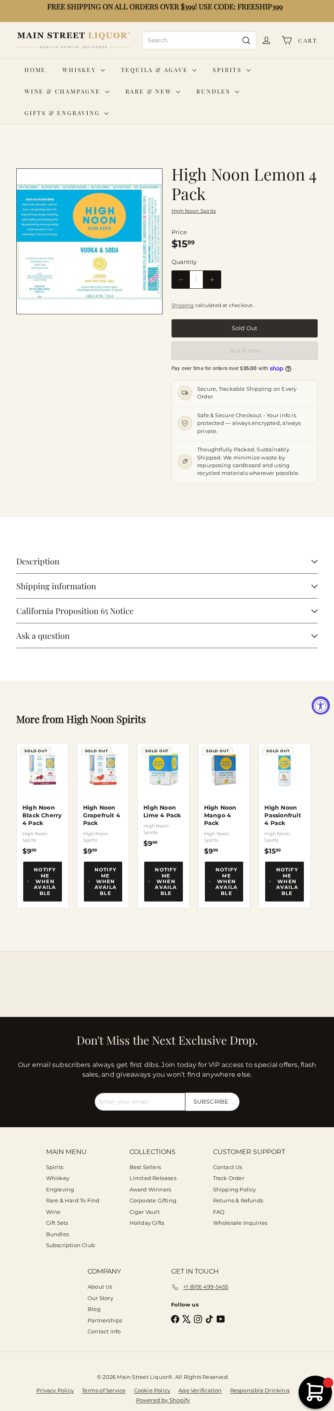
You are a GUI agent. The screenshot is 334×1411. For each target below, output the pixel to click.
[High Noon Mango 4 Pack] (224, 799)
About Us (100, 1286)
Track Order (228, 1178)
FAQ (219, 1211)
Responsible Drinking (260, 1390)
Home (35, 70)
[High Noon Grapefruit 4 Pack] (103, 799)
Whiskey (80, 70)
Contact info (104, 1331)
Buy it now (244, 350)
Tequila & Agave (156, 70)
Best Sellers (145, 1167)
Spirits (228, 70)
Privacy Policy (55, 1390)
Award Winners (150, 1189)
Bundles (214, 91)
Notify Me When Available (45, 881)
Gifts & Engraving (63, 113)
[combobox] (199, 40)
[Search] (246, 40)
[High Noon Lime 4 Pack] (163, 795)
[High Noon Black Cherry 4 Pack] (42, 799)
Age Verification (200, 1390)
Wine (53, 1211)
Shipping (182, 305)
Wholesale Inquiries (240, 1222)
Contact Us (227, 1167)
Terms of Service (103, 1390)
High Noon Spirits (106, 718)
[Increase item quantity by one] (212, 279)
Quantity (184, 262)
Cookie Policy (152, 1390)
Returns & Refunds (238, 1200)
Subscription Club (70, 1245)
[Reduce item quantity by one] (180, 279)
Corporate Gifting (153, 1200)
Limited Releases (153, 1178)
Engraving (60, 1189)
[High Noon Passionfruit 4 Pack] (284, 799)
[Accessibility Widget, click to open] (321, 706)
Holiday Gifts (147, 1222)
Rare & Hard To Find (73, 1200)
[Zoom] (89, 241)
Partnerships (105, 1320)
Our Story (100, 1298)
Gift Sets (57, 1222)
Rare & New (149, 91)
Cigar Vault (145, 1211)
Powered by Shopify (163, 1400)
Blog (94, 1309)
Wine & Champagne (63, 91)
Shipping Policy (234, 1189)
